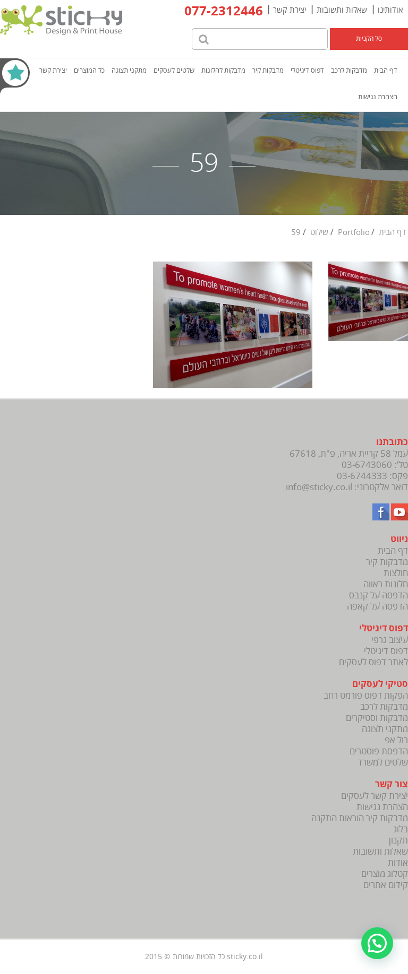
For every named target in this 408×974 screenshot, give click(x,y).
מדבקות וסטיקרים (377, 718)
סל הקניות (369, 39)
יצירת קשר (289, 10)
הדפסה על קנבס (378, 595)
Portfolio (354, 232)
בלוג (400, 829)
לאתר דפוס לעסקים (373, 662)
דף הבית (385, 70)
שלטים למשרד (383, 762)
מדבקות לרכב (349, 70)
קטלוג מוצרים (384, 874)
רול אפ (396, 740)
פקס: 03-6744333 (372, 476)
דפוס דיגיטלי (307, 70)
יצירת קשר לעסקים (374, 796)
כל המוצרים (89, 70)
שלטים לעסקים (174, 70)
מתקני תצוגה (129, 70)
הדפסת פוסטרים (379, 751)
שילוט (319, 232)
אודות (398, 862)
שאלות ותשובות (342, 10)
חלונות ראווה (385, 584)
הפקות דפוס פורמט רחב (366, 695)
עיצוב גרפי (389, 640)
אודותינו (390, 10)
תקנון (398, 840)
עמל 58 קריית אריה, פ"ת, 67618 (349, 453)
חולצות (396, 573)
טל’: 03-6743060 (375, 465)
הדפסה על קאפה (377, 606)
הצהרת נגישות (377, 97)
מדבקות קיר (268, 70)
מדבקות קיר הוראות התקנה (359, 818)
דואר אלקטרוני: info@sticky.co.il (347, 487)
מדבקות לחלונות (223, 70)
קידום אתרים (385, 885)
